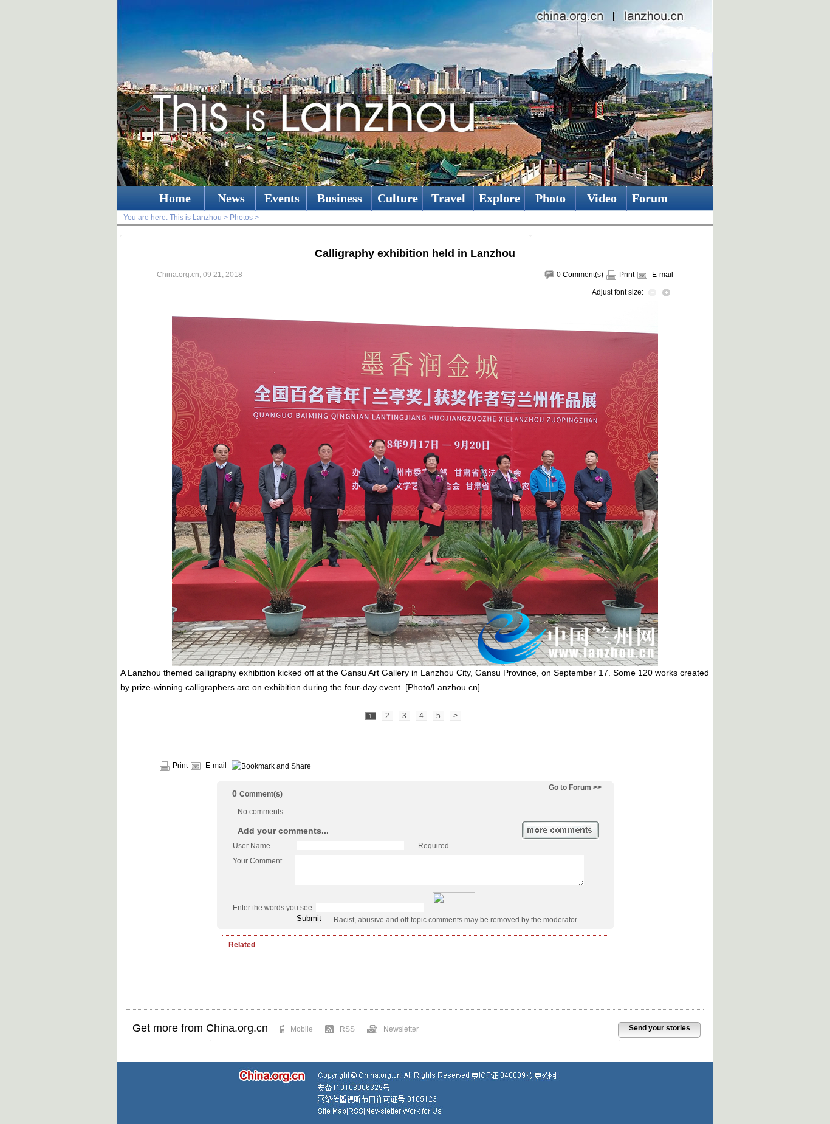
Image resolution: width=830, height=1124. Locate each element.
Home (175, 198)
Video (602, 198)
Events (282, 198)
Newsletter (401, 1029)
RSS (347, 1029)
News (231, 198)
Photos (241, 217)
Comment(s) (583, 274)
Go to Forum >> (575, 787)
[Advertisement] (415, 985)
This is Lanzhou (196, 217)
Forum (650, 198)
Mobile (301, 1029)
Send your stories (659, 1028)
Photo (550, 198)
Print (626, 274)
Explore (499, 198)
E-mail (662, 274)
